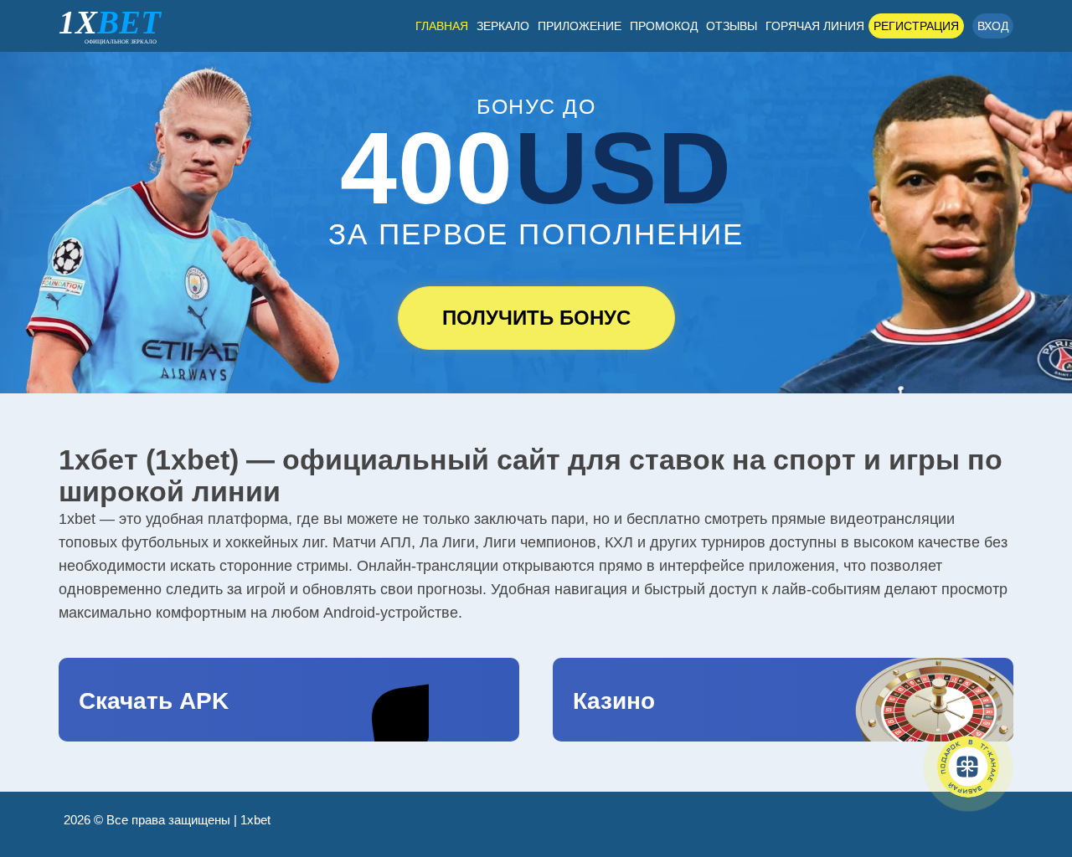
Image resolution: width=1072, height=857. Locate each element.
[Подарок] (968, 767)
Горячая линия (814, 26)
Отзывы (731, 26)
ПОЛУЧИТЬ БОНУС (536, 317)
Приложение (579, 26)
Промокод (664, 26)
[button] (1034, 769)
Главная (441, 26)
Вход (992, 26)
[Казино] (783, 700)
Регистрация (916, 26)
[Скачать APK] (289, 700)
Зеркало (503, 26)
